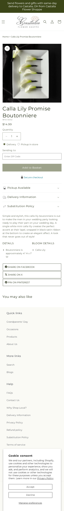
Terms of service (16, 444)
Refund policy (14, 429)
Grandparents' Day (17, 321)
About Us (12, 344)
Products (12, 336)
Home (5, 36)
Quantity (7, 129)
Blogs (10, 372)
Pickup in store (29, 144)
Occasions (12, 329)
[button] (45, 21)
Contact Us (13, 400)
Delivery (12, 144)
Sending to (14, 150)
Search (10, 364)
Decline (30, 494)
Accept (30, 486)
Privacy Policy (45, 478)
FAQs (10, 392)
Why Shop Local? (17, 407)
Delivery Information (19, 415)
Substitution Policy (18, 437)
